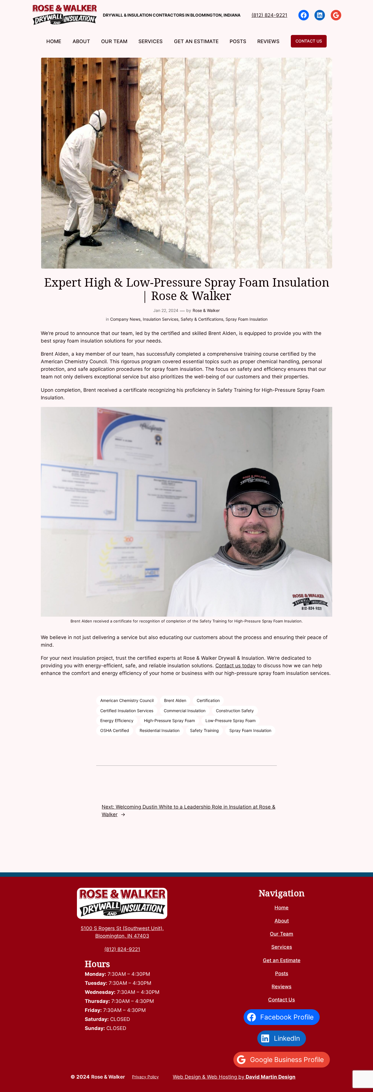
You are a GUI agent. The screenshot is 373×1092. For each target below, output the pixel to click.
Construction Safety (235, 710)
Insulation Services (160, 319)
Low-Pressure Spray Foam (230, 720)
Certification (208, 700)
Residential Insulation (160, 730)
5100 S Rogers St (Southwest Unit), (122, 928)
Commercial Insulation (184, 710)
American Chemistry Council (127, 700)
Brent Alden (175, 700)
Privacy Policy (145, 1076)
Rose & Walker (206, 310)
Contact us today (235, 665)
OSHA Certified (114, 730)
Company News (125, 319)
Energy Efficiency (116, 720)
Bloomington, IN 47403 (122, 936)
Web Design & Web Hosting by (234, 1077)
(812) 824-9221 (269, 15)
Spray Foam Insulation (247, 319)
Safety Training (204, 730)
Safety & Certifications (202, 319)
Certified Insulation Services (126, 710)
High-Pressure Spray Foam (169, 720)
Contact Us (308, 40)
